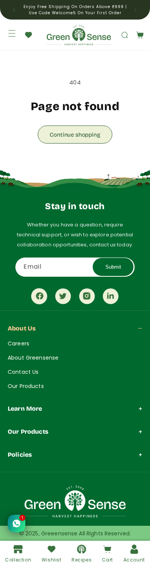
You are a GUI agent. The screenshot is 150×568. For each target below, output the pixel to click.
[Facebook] (39, 297)
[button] (120, 34)
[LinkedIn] (111, 297)
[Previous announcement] (14, 10)
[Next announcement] (135, 10)
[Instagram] (87, 297)
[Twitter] (63, 297)
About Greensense (33, 358)
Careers (18, 343)
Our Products (26, 386)
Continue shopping (75, 134)
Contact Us (23, 372)
